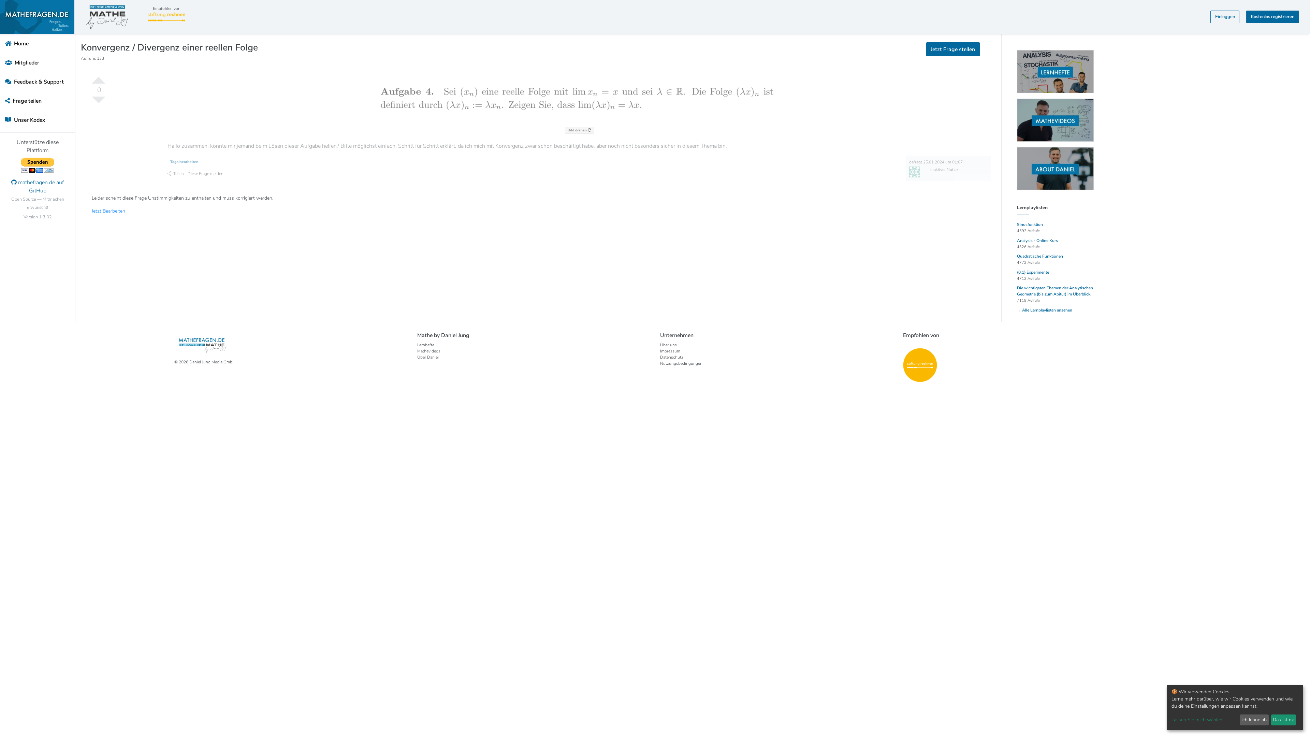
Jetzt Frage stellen (655, 85)
